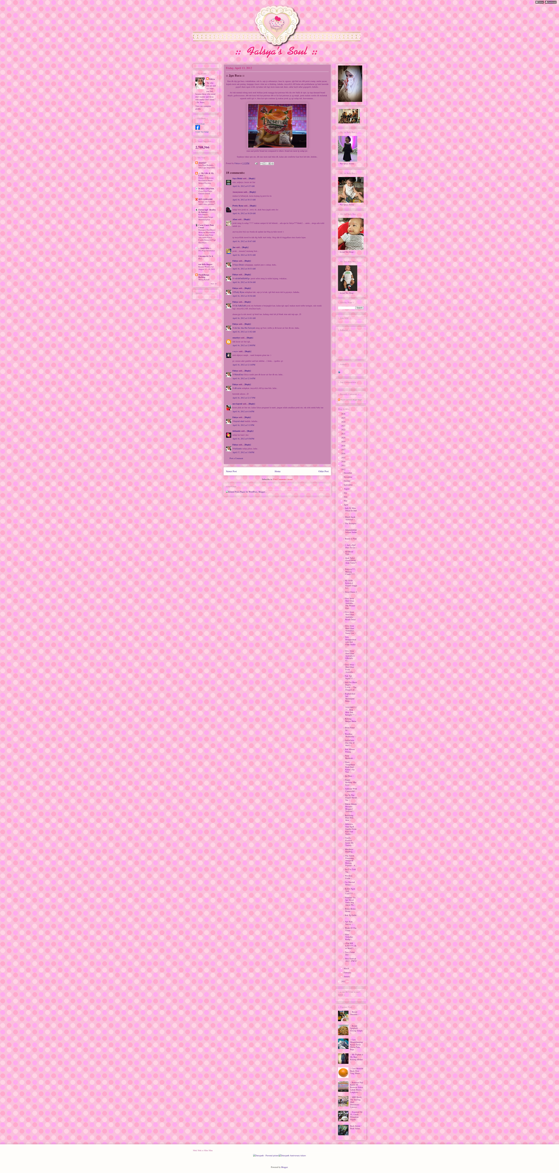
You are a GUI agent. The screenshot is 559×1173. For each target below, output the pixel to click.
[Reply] (252, 178)
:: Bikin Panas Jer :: (349, 728)
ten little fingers (205, 264)
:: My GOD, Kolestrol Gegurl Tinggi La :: (350, 584)
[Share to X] (267, 163)
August (347, 488)
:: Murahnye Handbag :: (348, 850)
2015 (343, 457)
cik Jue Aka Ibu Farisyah (244, 327)
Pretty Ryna (237, 205)
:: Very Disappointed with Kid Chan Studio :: (349, 642)
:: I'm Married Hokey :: (349, 883)
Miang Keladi (203, 279)
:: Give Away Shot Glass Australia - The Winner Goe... (349, 603)
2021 (343, 433)
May (346, 500)
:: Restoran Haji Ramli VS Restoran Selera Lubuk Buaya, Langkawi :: (356, 1087)
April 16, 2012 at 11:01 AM (243, 318)
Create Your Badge (202, 132)
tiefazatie (236, 430)
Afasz (234, 219)
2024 (343, 421)
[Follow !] (539, 2)
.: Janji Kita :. (204, 248)
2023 (343, 425)
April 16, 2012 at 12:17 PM (243, 397)
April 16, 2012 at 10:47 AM (243, 241)
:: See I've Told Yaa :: (349, 870)
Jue (234, 247)
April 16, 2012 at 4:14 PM (243, 411)
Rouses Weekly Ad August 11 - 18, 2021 (206, 267)
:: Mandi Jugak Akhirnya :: (349, 518)
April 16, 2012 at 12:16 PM (243, 378)
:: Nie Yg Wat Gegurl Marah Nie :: (350, 797)
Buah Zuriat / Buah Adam (355, 1127)
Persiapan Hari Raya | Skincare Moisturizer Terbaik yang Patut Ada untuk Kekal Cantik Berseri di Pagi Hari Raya (207, 236)
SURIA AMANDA (206, 188)
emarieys (236, 337)
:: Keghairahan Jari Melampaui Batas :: (349, 697)
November (348, 477)
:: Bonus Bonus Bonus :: (349, 910)
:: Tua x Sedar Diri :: (349, 953)
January (347, 976)
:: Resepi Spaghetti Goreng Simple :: (356, 1029)
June (346, 496)
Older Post (323, 471)
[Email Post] (256, 163)
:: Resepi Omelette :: (354, 1013)
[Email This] (261, 163)
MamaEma (238, 374)
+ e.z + (235, 351)
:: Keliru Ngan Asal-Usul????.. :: (349, 891)
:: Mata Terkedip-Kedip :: (348, 937)
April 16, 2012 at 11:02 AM (243, 331)
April (346, 504)
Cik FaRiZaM (240, 305)
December (348, 472)
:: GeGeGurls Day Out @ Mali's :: (349, 743)
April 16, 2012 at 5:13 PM (243, 425)
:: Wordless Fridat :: (347, 877)
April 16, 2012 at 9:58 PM (243, 438)
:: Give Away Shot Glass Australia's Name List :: (349, 629)
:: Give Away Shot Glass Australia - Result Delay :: (349, 617)
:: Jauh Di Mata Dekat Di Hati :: (350, 510)
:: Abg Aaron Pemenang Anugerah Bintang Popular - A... (350, 860)
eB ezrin (237, 388)
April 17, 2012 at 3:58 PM (243, 452)
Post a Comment (236, 458)
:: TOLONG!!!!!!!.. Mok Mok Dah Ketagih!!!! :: (350, 710)
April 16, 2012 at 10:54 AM (243, 282)
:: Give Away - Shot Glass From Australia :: (349, 668)
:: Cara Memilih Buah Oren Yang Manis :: (356, 1071)
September (348, 484)
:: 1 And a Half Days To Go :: (350, 546)
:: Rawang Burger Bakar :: (349, 721)
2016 (343, 453)
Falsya (237, 163)
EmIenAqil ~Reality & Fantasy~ (207, 211)
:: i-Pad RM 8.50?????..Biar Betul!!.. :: (349, 946)
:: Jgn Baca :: (348, 775)
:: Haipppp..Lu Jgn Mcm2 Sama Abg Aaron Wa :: (349, 901)
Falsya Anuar (200, 124)
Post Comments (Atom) (283, 479)
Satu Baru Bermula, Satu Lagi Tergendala (206, 166)
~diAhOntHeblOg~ (242, 278)
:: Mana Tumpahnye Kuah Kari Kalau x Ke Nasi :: (349, 767)
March (347, 968)
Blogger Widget (357, 400)
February (348, 972)
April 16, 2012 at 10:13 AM (243, 199)
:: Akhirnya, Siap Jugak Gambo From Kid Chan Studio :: (349, 829)
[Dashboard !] (551, 2)
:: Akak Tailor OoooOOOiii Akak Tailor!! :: (350, 562)
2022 (343, 429)
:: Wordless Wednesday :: (349, 735)
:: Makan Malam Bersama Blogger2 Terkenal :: (350, 808)
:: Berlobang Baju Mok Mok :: (348, 818)
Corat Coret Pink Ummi (206, 226)
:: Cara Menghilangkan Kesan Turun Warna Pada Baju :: (356, 1044)
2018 (343, 445)
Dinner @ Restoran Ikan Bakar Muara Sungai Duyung (206, 180)
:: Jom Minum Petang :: (349, 750)
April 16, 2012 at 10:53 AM (243, 268)
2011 (343, 981)
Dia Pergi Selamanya (206, 250)
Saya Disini (237, 178)
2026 (343, 413)
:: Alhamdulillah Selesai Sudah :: (350, 532)
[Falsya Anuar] (197, 129)
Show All (214, 284)
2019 (343, 441)
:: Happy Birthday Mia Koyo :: (349, 782)
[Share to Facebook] (269, 163)
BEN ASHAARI (205, 199)
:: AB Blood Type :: (348, 552)
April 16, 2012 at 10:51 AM (243, 255)
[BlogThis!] (264, 163)
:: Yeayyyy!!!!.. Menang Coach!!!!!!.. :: (349, 573)
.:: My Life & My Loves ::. (206, 174)
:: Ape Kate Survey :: (348, 922)
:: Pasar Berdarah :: (348, 756)
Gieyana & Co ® (205, 256)
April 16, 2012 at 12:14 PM (243, 364)
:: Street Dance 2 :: (350, 593)
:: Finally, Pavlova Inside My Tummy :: (348, 841)
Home (278, 471)
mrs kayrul (237, 403)
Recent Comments (346, 400)
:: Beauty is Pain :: (350, 539)
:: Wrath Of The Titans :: (349, 929)
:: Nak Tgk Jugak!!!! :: (349, 677)
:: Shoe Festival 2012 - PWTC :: (350, 961)
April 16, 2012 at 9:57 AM (243, 186)
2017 (343, 449)
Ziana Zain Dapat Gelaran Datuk (205, 192)
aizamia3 (202, 162)
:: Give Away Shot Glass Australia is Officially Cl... (349, 655)
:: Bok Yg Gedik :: (350, 916)
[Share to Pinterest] (272, 163)
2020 (343, 437)
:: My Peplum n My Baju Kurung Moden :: (356, 1058)
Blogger (284, 1167)
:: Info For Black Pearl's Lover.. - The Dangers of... (350, 686)
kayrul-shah (239, 421)
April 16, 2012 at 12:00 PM (243, 345)
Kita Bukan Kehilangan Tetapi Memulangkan (205, 217)
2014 (343, 461)
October (347, 480)
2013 (343, 465)
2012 (343, 469)
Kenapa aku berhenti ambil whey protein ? (206, 202)
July (346, 492)
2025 (343, 417)
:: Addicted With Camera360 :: (350, 790)
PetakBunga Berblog (203, 276)
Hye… (201, 258)
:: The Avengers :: (349, 524)
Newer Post (231, 471)
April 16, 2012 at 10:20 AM (243, 213)
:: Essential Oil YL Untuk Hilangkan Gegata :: (356, 1116)
